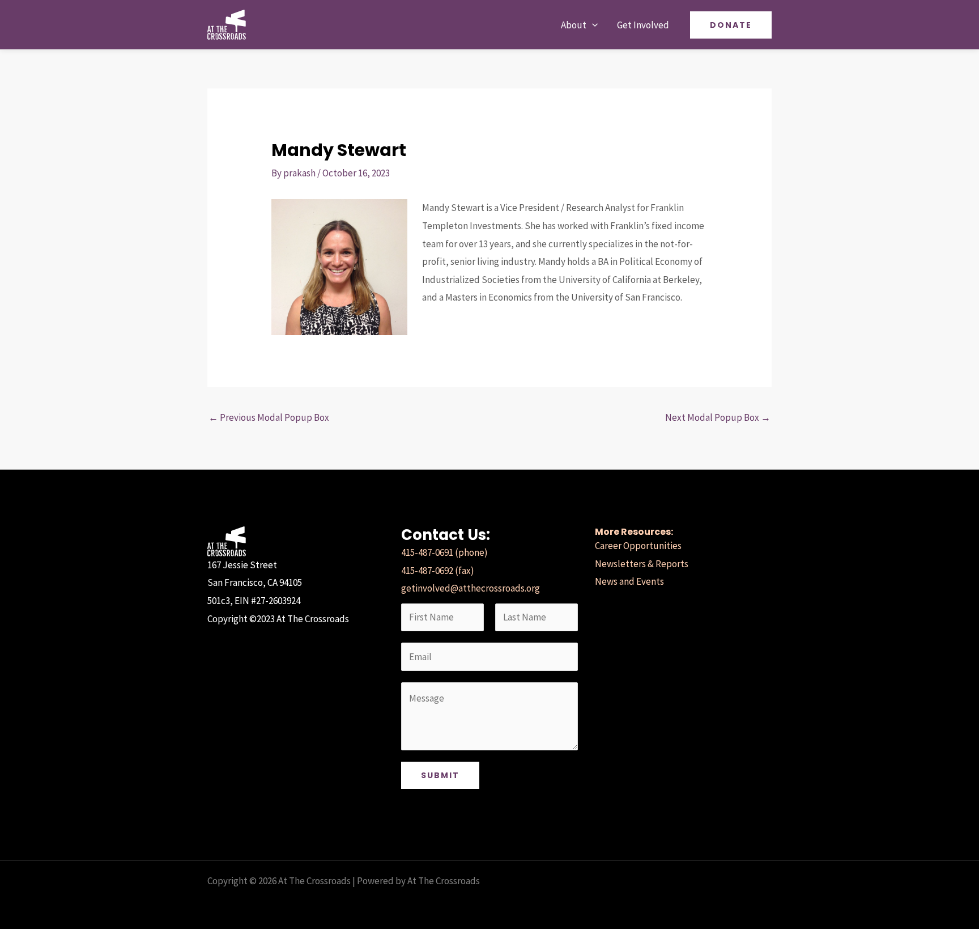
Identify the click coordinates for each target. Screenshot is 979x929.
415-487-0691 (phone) (444, 552)
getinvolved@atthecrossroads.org (470, 588)
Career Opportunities (638, 545)
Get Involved (643, 25)
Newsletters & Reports (641, 564)
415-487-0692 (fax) (437, 570)
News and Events (629, 581)
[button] (592, 25)
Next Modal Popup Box (718, 417)
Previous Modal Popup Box (268, 417)
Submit (440, 775)
